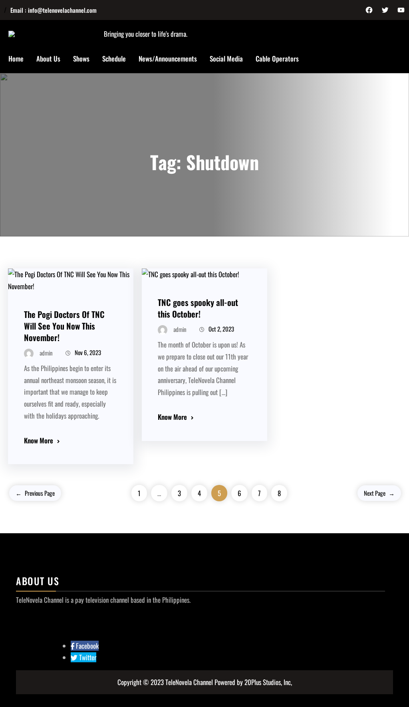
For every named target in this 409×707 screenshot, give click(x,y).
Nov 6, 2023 (88, 352)
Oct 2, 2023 (221, 328)
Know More (38, 440)
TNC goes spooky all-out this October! (198, 308)
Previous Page (35, 493)
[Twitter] (385, 10)
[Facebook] (369, 10)
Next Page (379, 493)
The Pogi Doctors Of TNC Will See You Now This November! (64, 326)
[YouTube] (401, 10)
